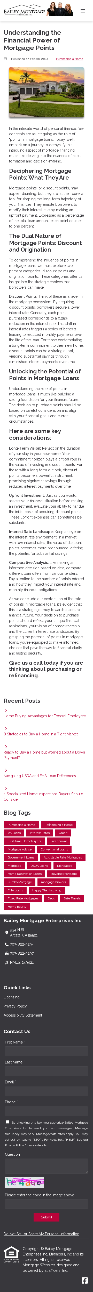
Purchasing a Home (69, 59)
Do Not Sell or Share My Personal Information (41, 1234)
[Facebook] (84, 1281)
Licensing (12, 997)
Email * (10, 1082)
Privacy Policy (15, 1006)
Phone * (11, 1102)
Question (12, 1154)
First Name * (15, 1042)
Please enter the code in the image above (39, 1195)
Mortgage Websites (40, 1265)
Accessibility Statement (23, 1015)
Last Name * (15, 1062)
